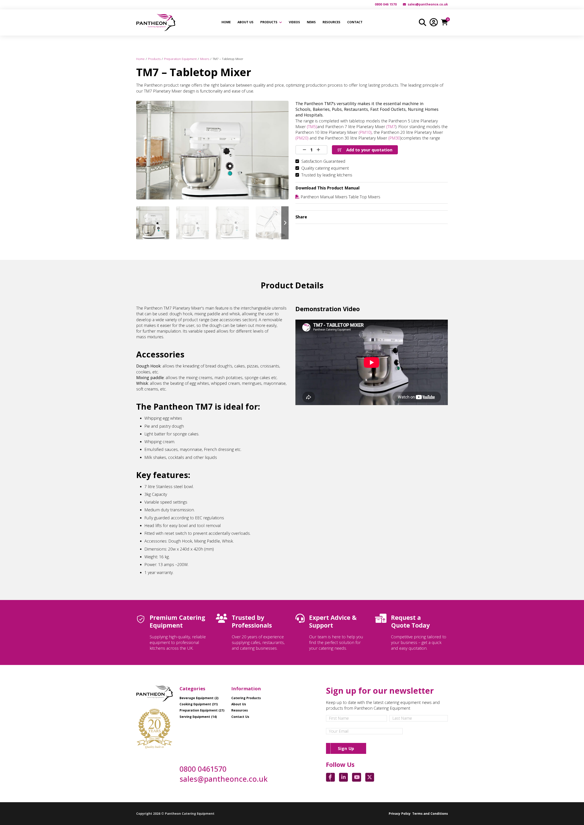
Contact (354, 22)
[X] (408, 217)
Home (226, 22)
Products (268, 22)
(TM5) (312, 126)
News (311, 22)
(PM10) (365, 132)
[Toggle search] (422, 22)
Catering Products (246, 698)
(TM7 (390, 126)
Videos (294, 22)
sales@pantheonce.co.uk (428, 4)
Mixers (204, 59)
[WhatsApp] (426, 217)
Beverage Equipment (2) (199, 698)
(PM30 (393, 138)
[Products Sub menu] (280, 22)
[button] (282, 107)
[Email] (444, 217)
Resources (331, 22)
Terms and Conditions (430, 814)
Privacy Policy (400, 814)
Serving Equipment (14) (198, 717)
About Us (245, 22)
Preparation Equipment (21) (202, 710)
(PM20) (301, 138)
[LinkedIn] (417, 217)
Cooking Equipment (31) (199, 704)
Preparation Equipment (180, 59)
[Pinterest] (435, 217)
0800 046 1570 (386, 4)
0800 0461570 (203, 769)
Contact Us (240, 717)
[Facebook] (399, 217)
